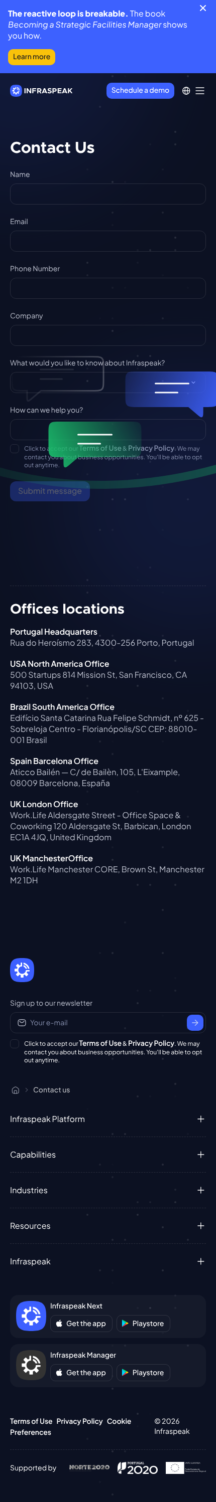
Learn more (31, 56)
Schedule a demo (140, 90)
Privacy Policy (151, 448)
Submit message (50, 490)
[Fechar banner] (203, 8)
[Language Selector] (186, 90)
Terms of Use (100, 448)
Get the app (86, 1323)
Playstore (148, 1323)
